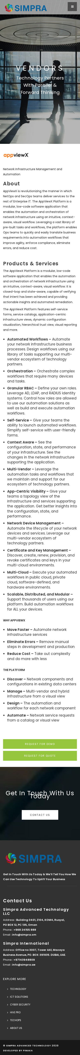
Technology (18, 989)
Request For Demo (40, 744)
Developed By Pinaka (18, 1050)
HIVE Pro (15, 1012)
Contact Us (40, 815)
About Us (16, 1028)
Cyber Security (20, 1004)
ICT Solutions (19, 996)
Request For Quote (40, 755)
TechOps (15, 1020)
